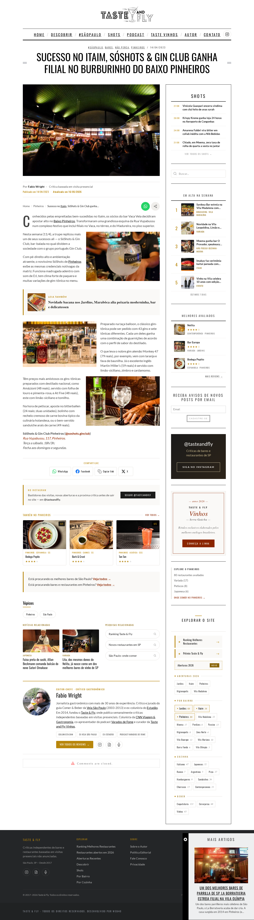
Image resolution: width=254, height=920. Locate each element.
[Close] (185, 839)
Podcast (135, 34)
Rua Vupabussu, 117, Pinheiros (44, 438)
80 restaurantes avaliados (189, 575)
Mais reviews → (214, 376)
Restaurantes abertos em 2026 (95, 852)
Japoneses (200, 764)
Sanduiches (205, 779)
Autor (191, 34)
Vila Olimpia (203, 747)
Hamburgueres (184, 779)
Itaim (63, 206)
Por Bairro (83, 876)
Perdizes (197, 724)
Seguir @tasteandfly (138, 495)
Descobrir (61, 34)
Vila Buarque (184, 739)
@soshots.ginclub (77, 433)
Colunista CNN (66, 734)
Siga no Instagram (198, 466)
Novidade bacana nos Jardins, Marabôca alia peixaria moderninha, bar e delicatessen (102, 304)
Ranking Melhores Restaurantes (96, 846)
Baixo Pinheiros (64, 221)
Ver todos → (152, 514)
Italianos (182, 764)
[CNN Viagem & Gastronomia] (36, 872)
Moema (182, 724)
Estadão (152, 708)
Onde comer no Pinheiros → (189, 597)
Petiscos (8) (180, 586)
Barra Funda (183, 747)
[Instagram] (26, 872)
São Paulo (47, 614)
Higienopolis (182, 691)
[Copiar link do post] (155, 206)
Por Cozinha (84, 882)
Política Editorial (140, 852)
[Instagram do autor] (100, 744)
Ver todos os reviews (75, 744)
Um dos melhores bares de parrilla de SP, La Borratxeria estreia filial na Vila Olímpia (221, 893)
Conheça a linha (198, 543)
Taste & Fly (88, 712)
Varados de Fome (122, 722)
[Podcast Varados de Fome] (119, 744)
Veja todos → (102, 579)
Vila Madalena (200, 691)
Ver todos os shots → (198, 153)
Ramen (181, 771)
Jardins (180, 683)
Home (39, 34)
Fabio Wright (36, 186)
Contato (212, 34)
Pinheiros (138, 47)
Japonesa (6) (181, 591)
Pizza (213, 771)
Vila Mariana (205, 739)
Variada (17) (181, 580)
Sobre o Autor (138, 846)
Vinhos (181, 811)
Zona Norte (202, 732)
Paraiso (213, 724)
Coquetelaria (185, 804)
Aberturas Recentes (89, 858)
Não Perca (122, 47)
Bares (109, 47)
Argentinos (197, 771)
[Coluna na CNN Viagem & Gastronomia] (109, 744)
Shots (114, 34)
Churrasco (183, 787)
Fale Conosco (138, 858)
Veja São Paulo (96, 708)
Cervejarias (206, 804)
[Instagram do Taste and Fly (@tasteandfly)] (227, 34)
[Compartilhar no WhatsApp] (145, 206)
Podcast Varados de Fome (132, 734)
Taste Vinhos (164, 34)
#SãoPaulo (90, 34)
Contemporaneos (204, 787)
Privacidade (137, 864)
